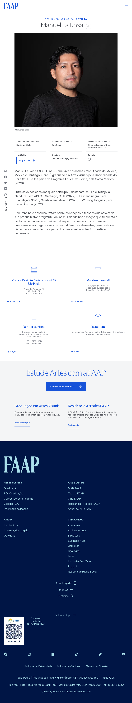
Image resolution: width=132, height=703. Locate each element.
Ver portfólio (25, 160)
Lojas (71, 556)
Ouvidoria (9, 535)
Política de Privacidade (38, 666)
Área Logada (63, 583)
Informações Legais (16, 530)
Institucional (11, 525)
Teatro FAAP (76, 493)
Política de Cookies (68, 666)
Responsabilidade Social (82, 571)
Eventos (63, 589)
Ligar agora (12, 351)
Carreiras (73, 545)
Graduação (10, 488)
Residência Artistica (59, 19)
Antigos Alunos (77, 530)
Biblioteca (74, 535)
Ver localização (14, 301)
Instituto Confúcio (79, 561)
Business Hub (76, 540)
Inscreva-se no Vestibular (62, 386)
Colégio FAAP (12, 503)
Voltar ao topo (63, 615)
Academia (74, 525)
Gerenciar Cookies (97, 666)
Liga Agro (74, 551)
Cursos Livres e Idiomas (18, 498)
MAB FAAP (74, 488)
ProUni (72, 566)
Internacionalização (16, 508)
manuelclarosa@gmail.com (65, 158)
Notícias (63, 596)
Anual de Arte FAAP (80, 508)
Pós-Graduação (13, 493)
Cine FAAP (74, 498)
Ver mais (75, 351)
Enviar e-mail (77, 301)
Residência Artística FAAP (84, 503)
